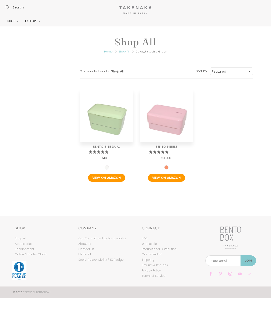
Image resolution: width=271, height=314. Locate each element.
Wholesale (149, 244)
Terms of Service (154, 276)
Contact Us (86, 249)
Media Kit (84, 254)
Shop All (124, 52)
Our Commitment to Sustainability (102, 238)
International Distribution (159, 249)
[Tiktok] (249, 274)
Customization (152, 254)
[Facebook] (210, 274)
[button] (99, 152)
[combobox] (231, 71)
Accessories (23, 244)
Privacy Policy (151, 271)
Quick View (106, 115)
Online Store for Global (31, 254)
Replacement (24, 249)
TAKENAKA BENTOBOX (36, 292)
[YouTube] (239, 274)
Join (248, 261)
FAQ (145, 238)
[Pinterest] (220, 274)
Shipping (148, 260)
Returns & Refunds (155, 265)
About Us (84, 244)
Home (108, 52)
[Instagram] (230, 274)
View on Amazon (106, 178)
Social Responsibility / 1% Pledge (101, 260)
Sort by (201, 71)
